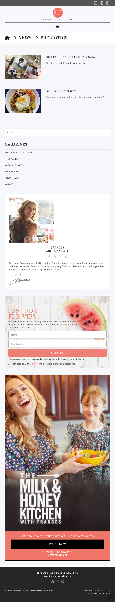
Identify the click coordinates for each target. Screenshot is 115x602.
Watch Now (57, 544)
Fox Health (12, 171)
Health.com (13, 177)
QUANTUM (106, 593)
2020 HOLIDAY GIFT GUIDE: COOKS (70, 57)
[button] (57, 26)
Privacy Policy (89, 591)
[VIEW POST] (23, 67)
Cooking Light (14, 165)
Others (10, 184)
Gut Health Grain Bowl (61, 91)
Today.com (12, 158)
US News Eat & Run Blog (19, 152)
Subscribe (57, 352)
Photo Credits (104, 591)
